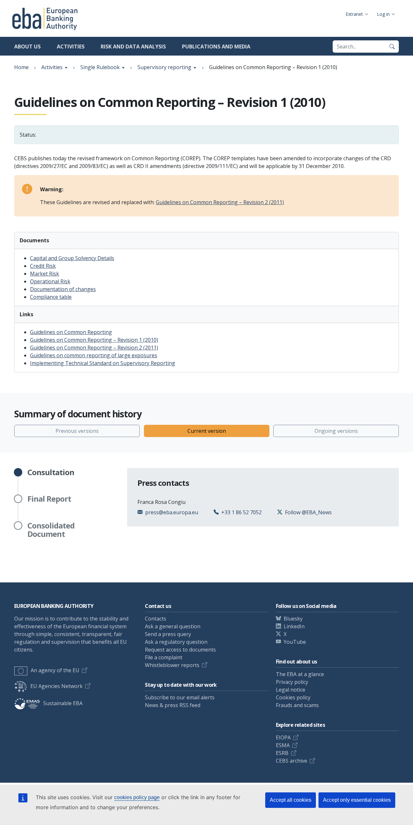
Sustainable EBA (63, 703)
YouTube (295, 641)
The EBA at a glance (300, 674)
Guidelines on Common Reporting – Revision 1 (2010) (94, 339)
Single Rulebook (100, 67)
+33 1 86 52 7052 (241, 512)
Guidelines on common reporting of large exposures (93, 355)
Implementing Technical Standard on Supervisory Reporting (102, 363)
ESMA (283, 745)
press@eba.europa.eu (171, 512)
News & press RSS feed (172, 705)
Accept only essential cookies (357, 800)
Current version (206, 430)
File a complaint (163, 657)
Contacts (155, 618)
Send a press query (168, 634)
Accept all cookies (290, 800)
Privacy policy (292, 681)
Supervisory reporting (164, 67)
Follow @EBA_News (308, 512)
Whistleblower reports (172, 665)
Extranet (354, 14)
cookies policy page (137, 797)
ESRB (282, 753)
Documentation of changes (63, 289)
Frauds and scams (297, 705)
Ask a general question (172, 626)
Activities (71, 46)
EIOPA (283, 737)
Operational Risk (50, 281)
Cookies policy (293, 697)
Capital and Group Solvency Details (72, 258)
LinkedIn (294, 626)
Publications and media (216, 46)
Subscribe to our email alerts (180, 697)
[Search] (392, 46)
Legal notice (290, 689)
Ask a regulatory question (176, 641)
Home (21, 67)
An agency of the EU (55, 670)
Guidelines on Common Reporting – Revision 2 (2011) (220, 202)
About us (27, 46)
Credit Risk (43, 265)
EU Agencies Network (56, 686)
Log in (383, 14)
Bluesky (293, 618)
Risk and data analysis (133, 46)
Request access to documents (180, 649)
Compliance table (51, 296)
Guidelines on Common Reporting (71, 332)
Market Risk (44, 273)
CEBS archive (291, 760)
